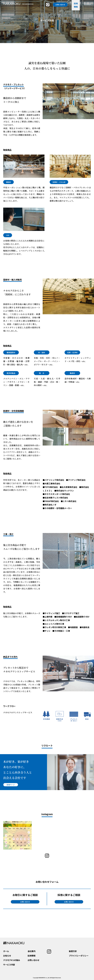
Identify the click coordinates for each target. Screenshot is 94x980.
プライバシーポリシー (78, 955)
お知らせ (7, 955)
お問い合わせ (60, 4)
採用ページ (11, 785)
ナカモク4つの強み (11, 960)
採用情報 (31, 955)
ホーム (6, 951)
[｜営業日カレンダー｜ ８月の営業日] (17, 835)
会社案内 (31, 951)
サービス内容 (9, 964)
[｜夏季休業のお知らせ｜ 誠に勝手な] (47, 835)
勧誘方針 (73, 951)
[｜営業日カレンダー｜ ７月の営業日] (76, 835)
